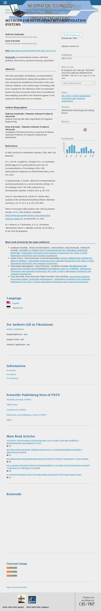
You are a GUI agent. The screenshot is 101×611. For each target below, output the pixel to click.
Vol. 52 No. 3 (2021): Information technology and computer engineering (51, 10)
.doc (26, 334)
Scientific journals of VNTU (19, 399)
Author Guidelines (15, 329)
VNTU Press (12, 404)
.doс (22, 339)
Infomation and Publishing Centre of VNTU (26, 415)
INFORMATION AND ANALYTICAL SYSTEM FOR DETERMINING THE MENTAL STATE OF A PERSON (49, 267)
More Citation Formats (72, 83)
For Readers (11, 370)
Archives (16, 10)
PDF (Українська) (73, 35)
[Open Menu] (5, 2)
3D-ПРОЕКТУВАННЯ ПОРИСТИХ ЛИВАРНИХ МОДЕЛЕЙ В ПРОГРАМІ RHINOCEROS (44, 475)
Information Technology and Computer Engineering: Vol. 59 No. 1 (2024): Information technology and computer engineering (49, 254)
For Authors (11, 374)
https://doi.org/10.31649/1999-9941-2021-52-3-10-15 (33, 50)
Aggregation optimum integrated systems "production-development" (50, 277)
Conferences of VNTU (16, 410)
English (15, 303)
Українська (17, 308)
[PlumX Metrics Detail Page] (85, 130)
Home (7, 10)
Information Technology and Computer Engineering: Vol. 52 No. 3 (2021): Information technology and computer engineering (51, 271)
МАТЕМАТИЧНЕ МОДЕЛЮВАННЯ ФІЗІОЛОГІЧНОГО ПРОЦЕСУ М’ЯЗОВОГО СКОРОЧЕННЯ (47, 459)
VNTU (9, 420)
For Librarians (12, 378)
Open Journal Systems (17, 587)
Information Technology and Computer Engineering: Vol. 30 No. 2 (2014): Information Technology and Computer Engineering (50, 280)
